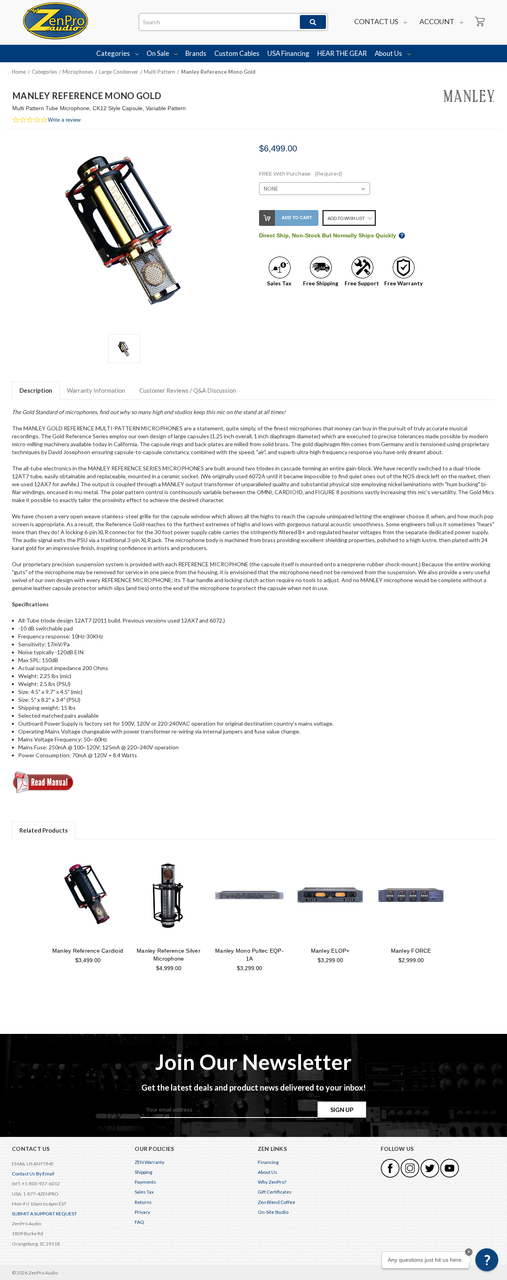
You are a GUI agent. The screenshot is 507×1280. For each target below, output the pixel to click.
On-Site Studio (273, 1212)
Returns (143, 1202)
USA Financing (288, 53)
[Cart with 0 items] (479, 21)
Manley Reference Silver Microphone (168, 955)
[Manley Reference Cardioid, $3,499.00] (88, 895)
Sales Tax (144, 1192)
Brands (195, 53)
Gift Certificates (275, 1192)
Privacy (142, 1212)
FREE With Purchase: (300, 173)
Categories (113, 53)
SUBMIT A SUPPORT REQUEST (44, 1214)
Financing (268, 1162)
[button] (486, 1259)
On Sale (158, 53)
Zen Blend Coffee (276, 1202)
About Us (389, 53)
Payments (145, 1182)
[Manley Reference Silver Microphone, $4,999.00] (168, 895)
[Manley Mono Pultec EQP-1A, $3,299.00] (249, 895)
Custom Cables (236, 53)
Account (437, 21)
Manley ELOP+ (330, 951)
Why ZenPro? (272, 1182)
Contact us (376, 21)
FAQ (139, 1222)
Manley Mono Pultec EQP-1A (249, 955)
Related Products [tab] (43, 830)
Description (35, 390)
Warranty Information (96, 390)
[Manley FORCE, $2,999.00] (411, 895)
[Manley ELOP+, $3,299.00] (330, 895)
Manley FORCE (411, 951)
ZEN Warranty (149, 1162)
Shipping (143, 1172)
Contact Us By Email (33, 1174)
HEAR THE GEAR (342, 53)
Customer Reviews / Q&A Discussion (187, 390)
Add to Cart (297, 217)
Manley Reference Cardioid (87, 951)
